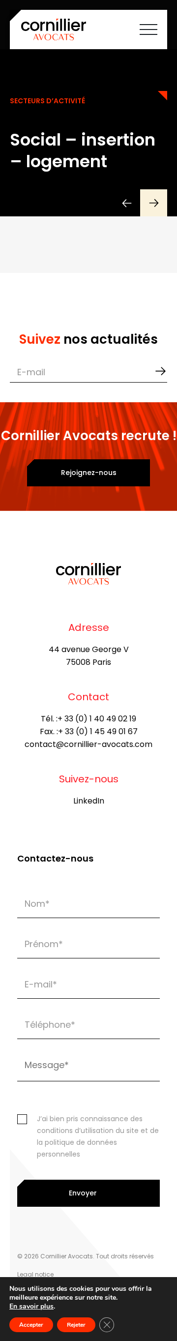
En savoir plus (31, 1306)
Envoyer (83, 1193)
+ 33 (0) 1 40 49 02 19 (97, 718)
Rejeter (76, 1325)
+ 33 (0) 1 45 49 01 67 (98, 731)
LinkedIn (88, 800)
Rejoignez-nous (89, 472)
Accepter (31, 1325)
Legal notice (35, 1274)
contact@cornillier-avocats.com (88, 744)
